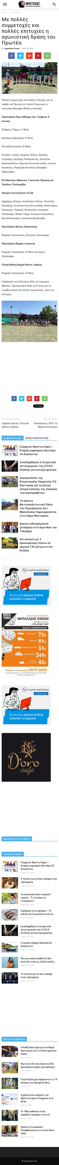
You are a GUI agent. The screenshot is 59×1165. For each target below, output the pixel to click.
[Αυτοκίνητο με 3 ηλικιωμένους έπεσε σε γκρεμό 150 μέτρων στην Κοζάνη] (10, 543)
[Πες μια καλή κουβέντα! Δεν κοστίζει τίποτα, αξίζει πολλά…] (10, 962)
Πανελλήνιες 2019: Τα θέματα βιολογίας (45, 425)
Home (4, 12)
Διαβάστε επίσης (13, 438)
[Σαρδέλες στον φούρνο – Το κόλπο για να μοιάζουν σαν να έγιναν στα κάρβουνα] (10, 914)
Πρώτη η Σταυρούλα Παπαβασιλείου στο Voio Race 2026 (37, 1130)
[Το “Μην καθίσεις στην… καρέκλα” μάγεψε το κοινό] (10, 1115)
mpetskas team (12, 48)
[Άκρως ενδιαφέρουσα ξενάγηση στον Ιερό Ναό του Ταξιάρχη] (10, 527)
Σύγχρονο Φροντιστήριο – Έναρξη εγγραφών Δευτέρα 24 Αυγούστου (38, 450)
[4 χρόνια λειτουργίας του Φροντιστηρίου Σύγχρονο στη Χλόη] (10, 1099)
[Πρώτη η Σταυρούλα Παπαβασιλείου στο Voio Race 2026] (10, 1131)
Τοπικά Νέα (16, 12)
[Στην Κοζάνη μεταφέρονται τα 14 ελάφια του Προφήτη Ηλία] (10, 1083)
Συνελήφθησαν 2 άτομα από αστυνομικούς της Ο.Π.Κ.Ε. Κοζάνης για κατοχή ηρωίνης (38, 466)
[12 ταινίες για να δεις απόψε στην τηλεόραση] (10, 978)
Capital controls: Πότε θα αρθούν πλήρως (15, 425)
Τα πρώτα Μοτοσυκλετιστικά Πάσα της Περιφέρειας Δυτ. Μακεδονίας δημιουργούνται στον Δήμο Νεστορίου (38, 508)
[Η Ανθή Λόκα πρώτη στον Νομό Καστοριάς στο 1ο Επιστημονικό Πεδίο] (10, 1051)
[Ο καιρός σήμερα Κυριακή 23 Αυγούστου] (10, 946)
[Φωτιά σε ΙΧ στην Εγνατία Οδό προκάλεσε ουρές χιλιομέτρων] (10, 1067)
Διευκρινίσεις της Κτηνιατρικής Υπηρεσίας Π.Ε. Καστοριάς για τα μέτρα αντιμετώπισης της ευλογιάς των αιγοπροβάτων (38, 485)
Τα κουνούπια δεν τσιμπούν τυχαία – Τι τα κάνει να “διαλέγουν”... (36, 897)
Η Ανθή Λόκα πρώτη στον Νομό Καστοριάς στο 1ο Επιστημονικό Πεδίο (39, 1050)
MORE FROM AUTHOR (37, 438)
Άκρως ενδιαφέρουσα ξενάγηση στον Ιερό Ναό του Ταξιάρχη (38, 527)
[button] (54, 4)
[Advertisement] (29, 366)
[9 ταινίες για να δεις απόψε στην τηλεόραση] (10, 882)
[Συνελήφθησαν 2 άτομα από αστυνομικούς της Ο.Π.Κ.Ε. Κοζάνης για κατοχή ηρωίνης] (10, 466)
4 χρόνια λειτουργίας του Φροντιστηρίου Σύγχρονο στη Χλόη (37, 1098)
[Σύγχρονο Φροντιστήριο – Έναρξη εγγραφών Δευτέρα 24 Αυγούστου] (10, 450)
